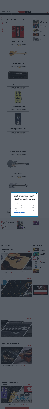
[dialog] (24, 204)
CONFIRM (19, 212)
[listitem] (24, 203)
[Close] (37, 194)
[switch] (33, 205)
